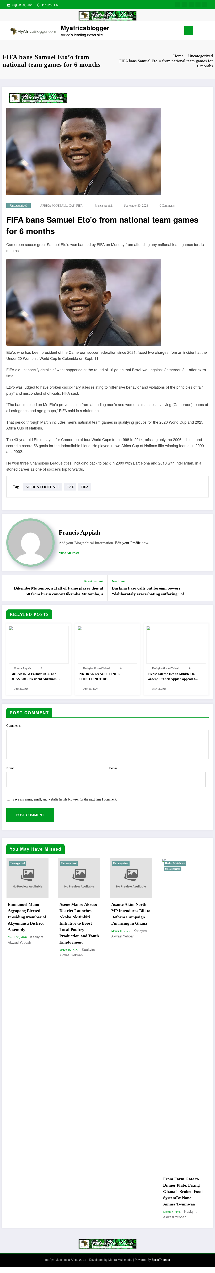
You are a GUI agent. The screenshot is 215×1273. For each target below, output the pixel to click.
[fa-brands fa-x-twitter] (184, 4)
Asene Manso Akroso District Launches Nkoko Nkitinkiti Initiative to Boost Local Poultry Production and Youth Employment (27, 923)
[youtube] (204, 4)
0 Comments (167, 205)
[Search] (202, 31)
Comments (13, 725)
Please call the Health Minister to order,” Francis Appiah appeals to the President (172, 677)
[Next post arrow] (207, 588)
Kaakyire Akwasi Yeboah (96, 668)
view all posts (69, 553)
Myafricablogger (85, 27)
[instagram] (198, 4)
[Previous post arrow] (8, 588)
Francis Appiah (104, 205)
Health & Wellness (123, 863)
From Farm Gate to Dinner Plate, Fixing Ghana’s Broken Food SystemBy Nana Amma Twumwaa (131, 1191)
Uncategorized (18, 205)
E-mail (113, 768)
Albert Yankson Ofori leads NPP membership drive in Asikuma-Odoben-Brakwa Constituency (182, 917)
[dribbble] (191, 4)
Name (10, 768)
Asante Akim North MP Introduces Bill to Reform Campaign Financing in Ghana (78, 913)
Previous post (93, 581)
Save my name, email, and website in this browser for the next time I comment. (65, 799)
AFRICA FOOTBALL (53, 205)
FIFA (79, 205)
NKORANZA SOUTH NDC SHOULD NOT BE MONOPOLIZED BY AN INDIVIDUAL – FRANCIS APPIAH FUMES (99, 677)
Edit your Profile (128, 543)
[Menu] (188, 30)
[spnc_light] (209, 30)
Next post (118, 581)
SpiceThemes (161, 1259)
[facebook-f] (177, 4)
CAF (72, 205)
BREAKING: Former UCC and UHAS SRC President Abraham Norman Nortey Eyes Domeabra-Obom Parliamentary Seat (34, 677)
